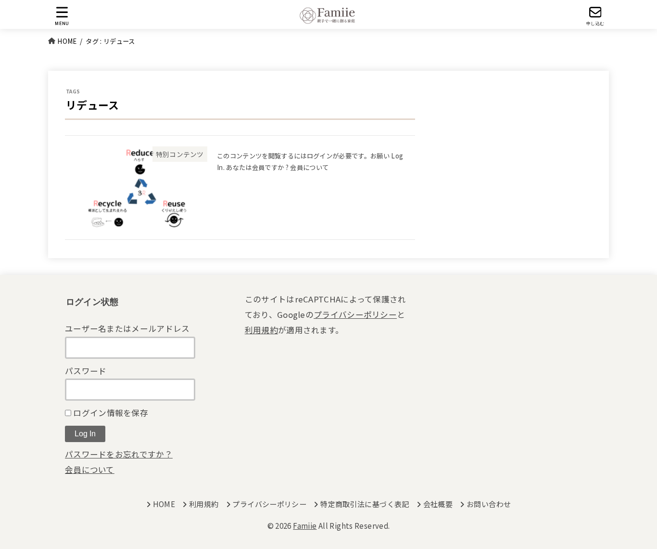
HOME (164, 504)
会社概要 (438, 504)
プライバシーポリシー (355, 314)
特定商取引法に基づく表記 (364, 504)
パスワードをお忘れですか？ (119, 454)
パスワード (86, 371)
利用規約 (261, 330)
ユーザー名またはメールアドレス (127, 328)
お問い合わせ (489, 504)
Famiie (304, 526)
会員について (89, 469)
